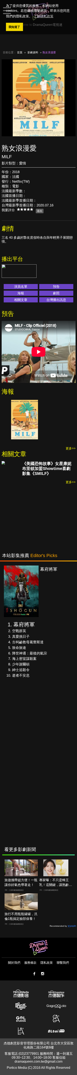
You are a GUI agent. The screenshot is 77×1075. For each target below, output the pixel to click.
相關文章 (20, 300)
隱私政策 (46, 962)
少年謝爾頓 (21, 664)
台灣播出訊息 (56, 300)
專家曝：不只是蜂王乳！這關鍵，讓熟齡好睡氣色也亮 (55, 882)
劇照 (56, 293)
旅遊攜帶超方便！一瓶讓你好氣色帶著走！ (21, 882)
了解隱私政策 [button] (43, 16)
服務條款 (30, 962)
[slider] (25, 209)
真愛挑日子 (21, 637)
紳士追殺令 (21, 670)
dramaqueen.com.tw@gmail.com (38, 1061)
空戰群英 (19, 631)
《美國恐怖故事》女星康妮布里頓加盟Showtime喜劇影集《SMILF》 (46, 468)
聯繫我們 (63, 962)
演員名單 (20, 286)
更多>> (71, 448)
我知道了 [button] (14, 27)
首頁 (19, 52)
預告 (56, 286)
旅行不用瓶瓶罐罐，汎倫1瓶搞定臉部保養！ (21, 916)
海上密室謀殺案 (24, 659)
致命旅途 (19, 648)
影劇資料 (33, 52)
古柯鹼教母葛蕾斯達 (28, 642)
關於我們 (14, 962)
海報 (20, 293)
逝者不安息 (21, 675)
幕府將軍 (24, 624)
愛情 (22, 163)
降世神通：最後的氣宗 (29, 653)
